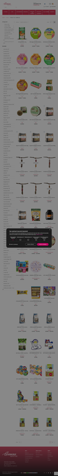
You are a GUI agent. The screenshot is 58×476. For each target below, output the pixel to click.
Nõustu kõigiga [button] (42, 244)
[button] (13, 244)
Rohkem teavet (39, 234)
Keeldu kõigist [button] (30, 244)
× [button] (49, 229)
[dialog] (29, 238)
